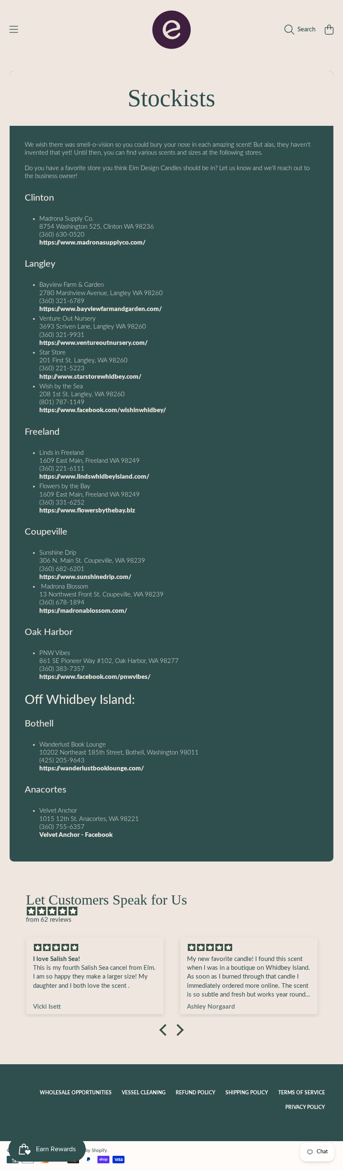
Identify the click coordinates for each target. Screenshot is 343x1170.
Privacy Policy (305, 1107)
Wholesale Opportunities (76, 1092)
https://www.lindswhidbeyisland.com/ (94, 477)
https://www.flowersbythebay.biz (87, 510)
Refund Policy (195, 1092)
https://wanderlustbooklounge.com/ (91, 768)
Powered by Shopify (86, 1150)
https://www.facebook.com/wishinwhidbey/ (102, 410)
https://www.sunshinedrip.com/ (85, 577)
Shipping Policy (246, 1092)
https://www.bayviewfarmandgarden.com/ (100, 309)
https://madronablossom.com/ (83, 611)
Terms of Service (301, 1092)
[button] (14, 29)
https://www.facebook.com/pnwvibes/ (95, 677)
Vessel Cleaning (144, 1092)
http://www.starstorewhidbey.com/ (90, 377)
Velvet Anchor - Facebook (76, 835)
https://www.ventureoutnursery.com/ (93, 343)
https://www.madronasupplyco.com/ (92, 243)
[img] (175, 911)
